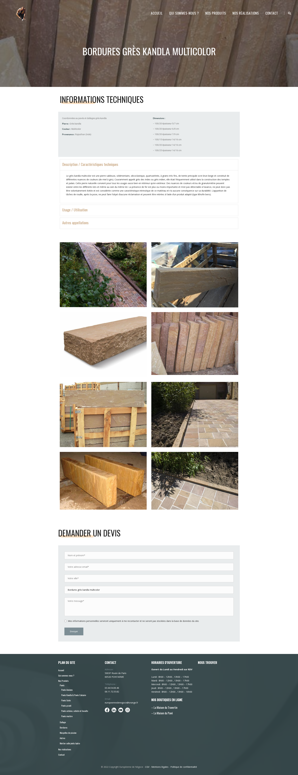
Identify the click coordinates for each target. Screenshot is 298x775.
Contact (271, 13)
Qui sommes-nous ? (184, 13)
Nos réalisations (246, 13)
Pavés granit (66, 705)
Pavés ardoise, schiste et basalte (74, 710)
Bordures (63, 727)
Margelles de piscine (68, 732)
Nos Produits (215, 13)
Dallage (63, 722)
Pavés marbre (66, 716)
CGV (147, 766)
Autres (62, 738)
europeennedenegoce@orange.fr (121, 702)
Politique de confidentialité (183, 766)
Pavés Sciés (66, 700)
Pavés (62, 685)
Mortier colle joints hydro (70, 743)
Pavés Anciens (67, 689)
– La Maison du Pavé (162, 713)
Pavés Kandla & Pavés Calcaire (73, 695)
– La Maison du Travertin (164, 707)
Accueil (157, 13)
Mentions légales (159, 766)
